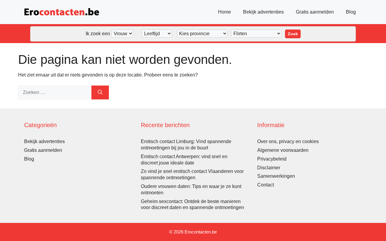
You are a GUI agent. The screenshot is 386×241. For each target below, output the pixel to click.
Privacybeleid (271, 158)
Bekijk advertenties (263, 11)
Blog (351, 11)
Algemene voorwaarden (282, 150)
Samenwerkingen (276, 176)
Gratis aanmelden (315, 11)
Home (224, 11)
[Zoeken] (100, 92)
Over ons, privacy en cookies (288, 141)
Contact (265, 184)
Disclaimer (268, 167)
